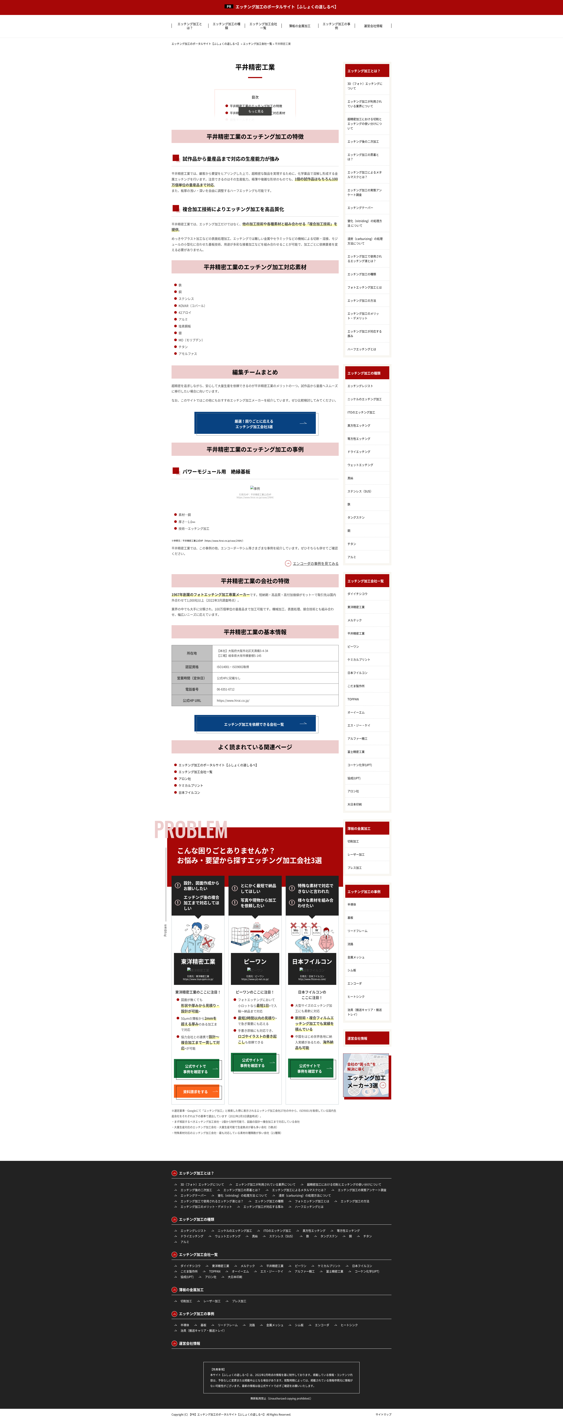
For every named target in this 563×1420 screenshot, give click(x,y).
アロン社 (185, 778)
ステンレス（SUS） (360, 491)
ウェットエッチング (360, 465)
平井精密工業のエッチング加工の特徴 (256, 106)
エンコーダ (354, 983)
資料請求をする (195, 1091)
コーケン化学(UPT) (359, 765)
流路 (350, 944)
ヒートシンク (356, 996)
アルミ (351, 557)
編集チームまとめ (242, 119)
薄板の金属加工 (300, 26)
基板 (350, 917)
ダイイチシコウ (357, 594)
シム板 (351, 970)
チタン (351, 544)
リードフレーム (357, 931)
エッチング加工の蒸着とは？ (363, 156)
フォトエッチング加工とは (364, 287)
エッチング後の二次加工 (363, 141)
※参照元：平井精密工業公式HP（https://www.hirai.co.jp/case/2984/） (208, 540)
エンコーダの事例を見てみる (316, 563)
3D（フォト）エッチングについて (364, 85)
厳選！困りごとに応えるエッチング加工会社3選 (254, 423)
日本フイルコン (189, 792)
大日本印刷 (354, 804)
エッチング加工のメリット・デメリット (363, 315)
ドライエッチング (358, 451)
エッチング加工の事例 (336, 26)
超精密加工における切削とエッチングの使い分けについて (364, 123)
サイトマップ (383, 1414)
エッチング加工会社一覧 (263, 26)
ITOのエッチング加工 (361, 412)
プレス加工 (354, 867)
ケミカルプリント (191, 785)
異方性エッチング (358, 425)
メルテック (354, 620)
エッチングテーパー (360, 207)
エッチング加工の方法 (361, 300)
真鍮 (350, 478)
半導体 (351, 904)
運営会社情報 (373, 26)
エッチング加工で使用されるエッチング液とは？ (364, 258)
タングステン (356, 517)
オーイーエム (356, 712)
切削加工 (353, 841)
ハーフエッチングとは (361, 349)
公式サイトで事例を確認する (195, 1068)
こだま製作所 (356, 686)
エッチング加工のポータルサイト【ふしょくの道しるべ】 (287, 6)
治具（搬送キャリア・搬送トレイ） (364, 1012)
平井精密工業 (356, 633)
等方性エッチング (358, 438)
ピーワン (353, 646)
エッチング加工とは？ (189, 26)
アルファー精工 (357, 738)
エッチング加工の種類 (226, 26)
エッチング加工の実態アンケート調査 (364, 192)
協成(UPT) (353, 778)
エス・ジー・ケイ (358, 725)
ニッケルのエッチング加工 (364, 399)
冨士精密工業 (356, 751)
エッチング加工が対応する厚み (364, 333)
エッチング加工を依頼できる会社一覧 (254, 724)
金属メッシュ (356, 957)
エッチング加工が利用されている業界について (364, 103)
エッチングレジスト (360, 386)
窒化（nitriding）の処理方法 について (364, 223)
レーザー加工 (356, 854)
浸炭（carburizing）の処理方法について (365, 240)
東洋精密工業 (356, 607)
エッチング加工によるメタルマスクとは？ (364, 174)
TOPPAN (353, 699)
